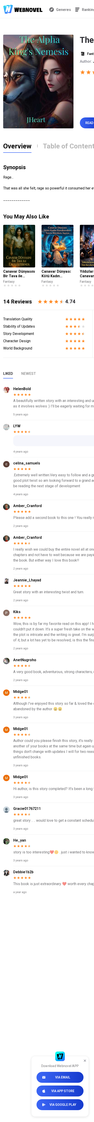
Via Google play (63, 1104)
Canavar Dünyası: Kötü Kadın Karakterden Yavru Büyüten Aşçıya (56, 273)
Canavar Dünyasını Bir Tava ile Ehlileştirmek (19, 273)
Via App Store (62, 1091)
